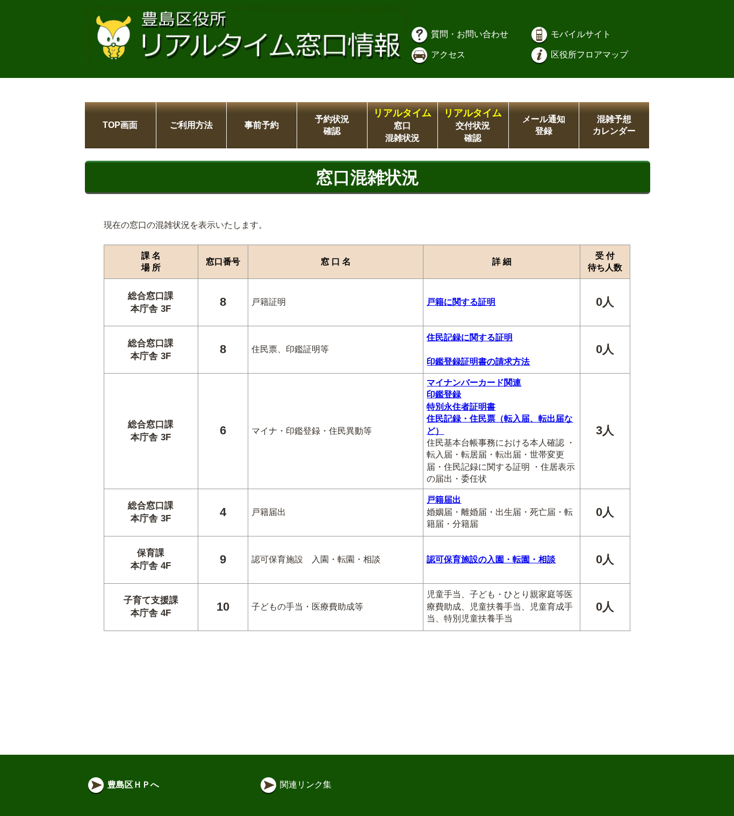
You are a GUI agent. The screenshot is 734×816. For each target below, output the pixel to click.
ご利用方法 (191, 125)
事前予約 (261, 125)
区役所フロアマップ (588, 54)
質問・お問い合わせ (468, 34)
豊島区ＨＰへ (132, 784)
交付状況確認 (473, 125)
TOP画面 (120, 125)
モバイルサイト (580, 34)
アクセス (447, 54)
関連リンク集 (305, 784)
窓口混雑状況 (402, 125)
